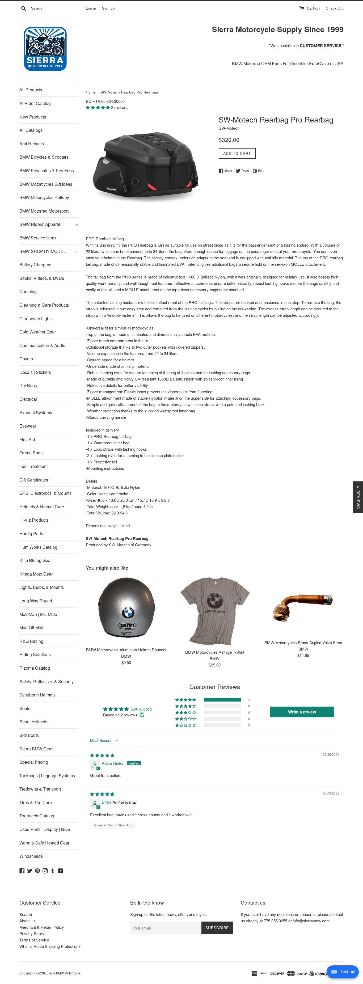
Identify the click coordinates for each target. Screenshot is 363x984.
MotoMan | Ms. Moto (38, 614)
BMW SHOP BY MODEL (48, 251)
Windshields (31, 856)
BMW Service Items (37, 238)
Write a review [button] (302, 712)
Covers (26, 359)
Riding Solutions (35, 654)
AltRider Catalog (35, 103)
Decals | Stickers (35, 372)
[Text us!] (342, 973)
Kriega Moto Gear (36, 574)
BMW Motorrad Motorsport (44, 211)
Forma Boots (31, 453)
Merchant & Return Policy (41, 927)
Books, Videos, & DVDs (41, 278)
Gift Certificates (33, 480)
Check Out (335, 8)
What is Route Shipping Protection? (50, 946)
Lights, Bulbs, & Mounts (41, 587)
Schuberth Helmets (37, 695)
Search (25, 914)
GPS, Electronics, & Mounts (45, 493)
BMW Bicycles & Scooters (44, 157)
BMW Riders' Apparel (48, 224)
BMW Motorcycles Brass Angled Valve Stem (303, 642)
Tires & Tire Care (35, 802)
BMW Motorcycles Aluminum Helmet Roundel (126, 649)
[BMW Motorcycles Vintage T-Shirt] (214, 611)
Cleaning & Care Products (44, 305)
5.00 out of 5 (141, 709)
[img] (102, 755)
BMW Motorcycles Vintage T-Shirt (214, 652)
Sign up (108, 8)
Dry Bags (28, 385)
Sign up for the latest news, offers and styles (168, 914)
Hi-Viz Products (34, 520)
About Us (27, 920)
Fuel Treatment (33, 466)
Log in (91, 8)
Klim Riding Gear (35, 560)
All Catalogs (31, 130)
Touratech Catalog (36, 816)
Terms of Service (34, 940)
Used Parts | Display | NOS (44, 829)
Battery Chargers (35, 264)
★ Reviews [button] (358, 497)
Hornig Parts (31, 533)
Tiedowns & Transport (40, 789)
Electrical (28, 399)
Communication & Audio (42, 345)
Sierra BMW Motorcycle (63, 973)
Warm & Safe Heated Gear (44, 843)
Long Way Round (35, 601)
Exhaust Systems (35, 412)
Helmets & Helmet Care (41, 507)
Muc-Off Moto (32, 627)
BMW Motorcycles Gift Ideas (45, 184)
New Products (32, 117)
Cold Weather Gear (37, 332)
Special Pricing (33, 762)
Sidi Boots (29, 735)
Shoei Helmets (33, 722)
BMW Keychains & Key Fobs (46, 170)
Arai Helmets (31, 144)
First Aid (27, 439)
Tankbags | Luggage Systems (47, 775)
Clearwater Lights (36, 318)
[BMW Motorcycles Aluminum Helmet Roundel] (126, 610)
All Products (30, 90)
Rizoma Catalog (34, 668)
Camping (28, 291)
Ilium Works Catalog (38, 547)
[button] (98, 107)
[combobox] (57, 8)
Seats (24, 708)
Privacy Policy (31, 933)
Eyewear (27, 426)
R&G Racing (31, 641)
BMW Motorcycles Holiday (44, 197)
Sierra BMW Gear (36, 749)
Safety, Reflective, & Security (46, 681)
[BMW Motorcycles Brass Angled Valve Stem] (303, 606)
